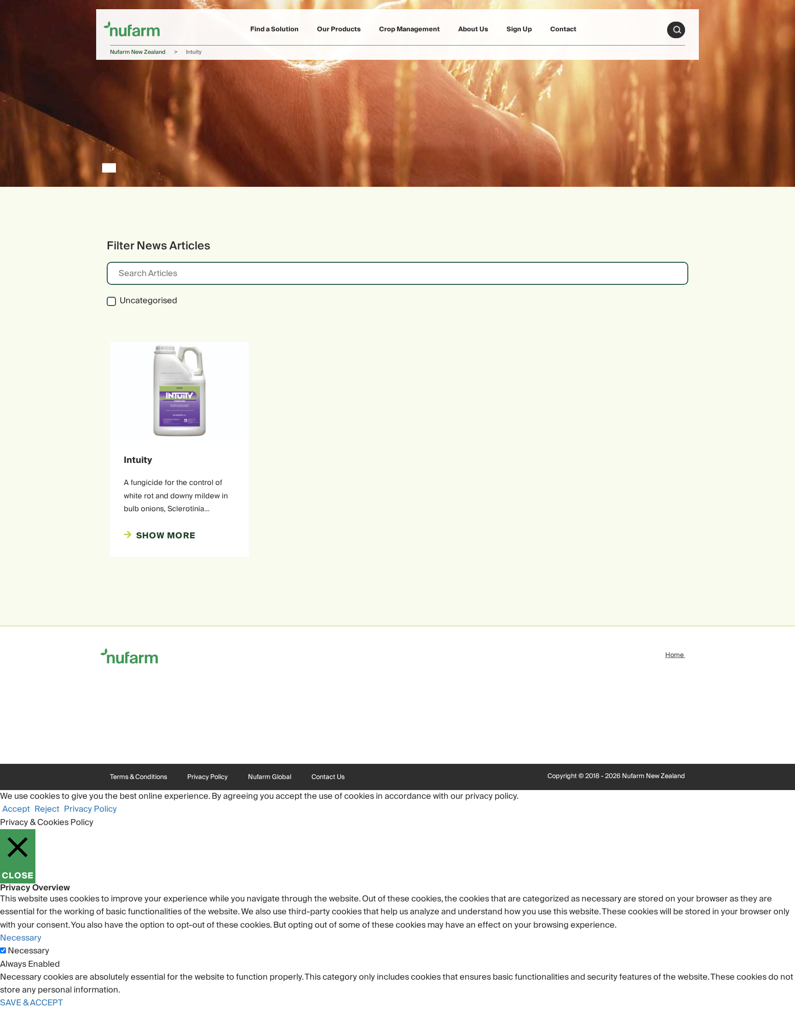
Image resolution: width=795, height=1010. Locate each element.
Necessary (28, 951)
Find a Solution (274, 29)
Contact (563, 29)
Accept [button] (16, 809)
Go (677, 30)
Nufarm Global (269, 777)
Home (675, 655)
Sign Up (519, 29)
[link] (132, 28)
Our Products (339, 29)
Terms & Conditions (138, 777)
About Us (473, 29)
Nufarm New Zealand (138, 52)
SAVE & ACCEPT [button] (31, 1003)
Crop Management (409, 29)
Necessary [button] (20, 938)
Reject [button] (47, 809)
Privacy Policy (207, 777)
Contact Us (328, 777)
